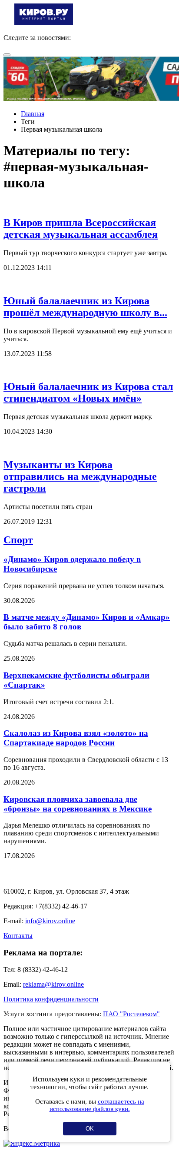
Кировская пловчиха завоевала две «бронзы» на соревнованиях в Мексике (77, 804)
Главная (32, 113)
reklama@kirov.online (53, 984)
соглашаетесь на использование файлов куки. (97, 1105)
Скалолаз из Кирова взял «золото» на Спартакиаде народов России (75, 738)
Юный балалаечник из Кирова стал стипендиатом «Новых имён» (88, 392)
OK (90, 1128)
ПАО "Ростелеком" (131, 1014)
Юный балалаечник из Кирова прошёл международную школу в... (85, 306)
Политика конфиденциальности (51, 999)
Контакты (18, 935)
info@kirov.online (50, 921)
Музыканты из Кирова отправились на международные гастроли (80, 476)
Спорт (18, 540)
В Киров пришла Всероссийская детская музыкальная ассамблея (80, 228)
